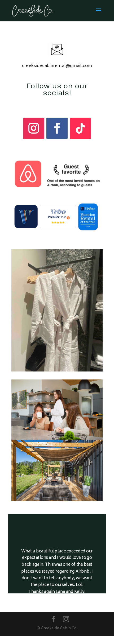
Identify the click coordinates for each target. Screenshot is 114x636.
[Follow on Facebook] (57, 128)
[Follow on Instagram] (33, 128)
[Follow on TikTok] (80, 128)
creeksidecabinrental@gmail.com (57, 66)
